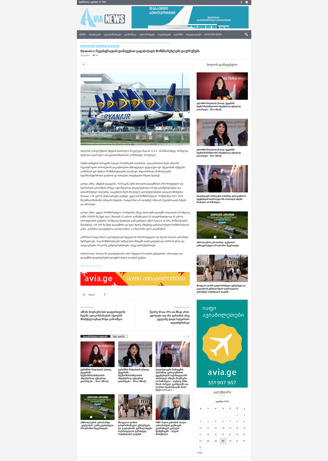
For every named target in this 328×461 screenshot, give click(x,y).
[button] (246, 34)
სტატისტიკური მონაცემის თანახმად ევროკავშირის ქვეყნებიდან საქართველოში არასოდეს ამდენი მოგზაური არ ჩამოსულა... (221, 199)
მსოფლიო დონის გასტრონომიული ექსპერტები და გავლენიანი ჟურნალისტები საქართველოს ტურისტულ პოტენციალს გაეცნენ (135, 428)
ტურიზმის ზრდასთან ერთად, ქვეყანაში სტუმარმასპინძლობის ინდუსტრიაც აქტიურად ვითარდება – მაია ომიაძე (96, 375)
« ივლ (200, 452)
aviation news (213, 34)
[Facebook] (241, 2)
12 (215, 428)
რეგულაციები (193, 34)
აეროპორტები (147, 34)
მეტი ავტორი (119, 336)
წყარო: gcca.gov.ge (91, 265)
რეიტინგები (164, 34)
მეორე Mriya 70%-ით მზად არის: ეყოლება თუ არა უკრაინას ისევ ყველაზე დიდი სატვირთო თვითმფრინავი (170, 317)
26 (215, 441)
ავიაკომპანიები (112, 34)
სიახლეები (95, 34)
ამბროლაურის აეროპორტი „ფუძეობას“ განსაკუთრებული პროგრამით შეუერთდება (96, 425)
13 (223, 428)
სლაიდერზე (113, 46)
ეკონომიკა (130, 34)
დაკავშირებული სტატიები (95, 336)
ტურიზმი (178, 34)
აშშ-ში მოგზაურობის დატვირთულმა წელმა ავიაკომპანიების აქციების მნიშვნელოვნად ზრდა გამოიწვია (103, 315)
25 (208, 441)
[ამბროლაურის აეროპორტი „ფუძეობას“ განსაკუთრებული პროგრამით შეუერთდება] (97, 407)
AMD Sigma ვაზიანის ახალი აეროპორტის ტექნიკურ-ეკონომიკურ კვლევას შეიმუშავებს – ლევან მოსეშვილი (171, 428)
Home (82, 34)
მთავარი (83, 43)
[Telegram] (247, 2)
